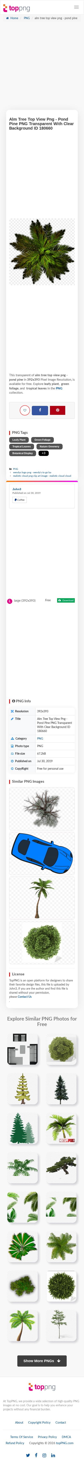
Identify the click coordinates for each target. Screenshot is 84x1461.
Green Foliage (42, 439)
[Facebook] (40, 410)
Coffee (20, 500)
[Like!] (25, 410)
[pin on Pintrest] (32, 1039)
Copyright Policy (39, 1422)
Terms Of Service (21, 1437)
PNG (26, 18)
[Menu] (76, 7)
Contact (60, 1422)
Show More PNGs (39, 1361)
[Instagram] (44, 1455)
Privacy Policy (47, 1437)
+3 (43, 453)
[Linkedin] (53, 1455)
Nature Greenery (49, 446)
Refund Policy (15, 1443)
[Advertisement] (42, 68)
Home (14, 18)
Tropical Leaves (21, 446)
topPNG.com (64, 1443)
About (19, 1422)
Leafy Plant (18, 439)
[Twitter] (28, 1455)
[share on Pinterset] (57, 410)
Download (68, 600)
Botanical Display (22, 453)
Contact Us (25, 996)
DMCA (66, 1437)
